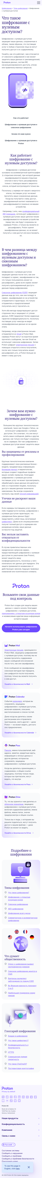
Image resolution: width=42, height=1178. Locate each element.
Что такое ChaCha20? (17, 1064)
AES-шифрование (15, 909)
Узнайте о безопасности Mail (17, 684)
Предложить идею (10, 1161)
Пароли (7, 750)
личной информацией (29, 494)
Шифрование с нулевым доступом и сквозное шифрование (21, 126)
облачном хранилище (13, 804)
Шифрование (7, 8)
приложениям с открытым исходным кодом (21, 613)
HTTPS (11, 1052)
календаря (17, 701)
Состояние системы (10, 1150)
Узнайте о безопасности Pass (17, 784)
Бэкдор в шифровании (17, 1036)
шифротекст (7, 521)
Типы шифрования (21, 8)
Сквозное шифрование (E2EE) (15, 292)
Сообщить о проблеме (12, 1156)
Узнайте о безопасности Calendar (19, 732)
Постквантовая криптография (21, 1068)
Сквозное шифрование (18, 904)
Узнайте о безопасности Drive (17, 833)
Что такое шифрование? (18, 892)
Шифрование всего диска (19, 913)
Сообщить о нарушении (12, 1153)
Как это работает (21, 118)
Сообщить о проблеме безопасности (18, 1159)
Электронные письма (13, 650)
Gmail (19, 334)
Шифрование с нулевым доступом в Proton (21, 142)
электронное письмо (25, 345)
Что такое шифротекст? (18, 1040)
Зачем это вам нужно (21, 134)
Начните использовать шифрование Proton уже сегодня (21, 628)
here (17, 1168)
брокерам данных (9, 469)
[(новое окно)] (3, 1097)
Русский (8, 1145)
